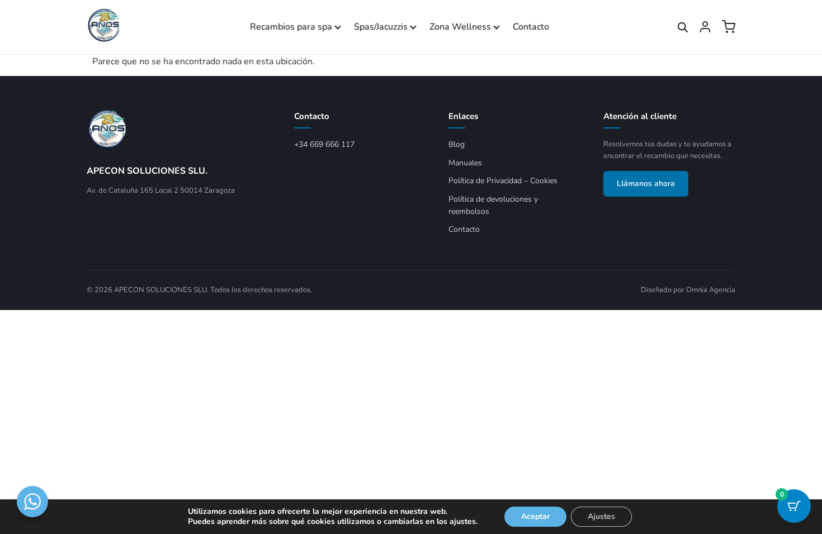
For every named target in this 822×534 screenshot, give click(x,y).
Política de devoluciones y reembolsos (493, 205)
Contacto (531, 27)
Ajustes (601, 516)
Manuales (465, 163)
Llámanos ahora (646, 183)
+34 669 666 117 (324, 144)
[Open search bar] (682, 27)
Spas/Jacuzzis (381, 27)
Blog (456, 144)
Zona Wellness (460, 27)
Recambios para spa (291, 27)
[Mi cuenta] (705, 27)
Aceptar (535, 516)
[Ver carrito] (728, 27)
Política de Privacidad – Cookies (503, 180)
